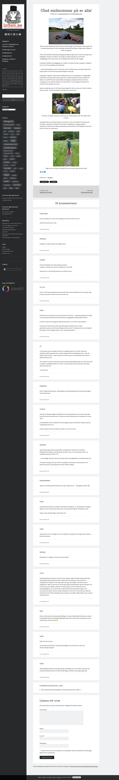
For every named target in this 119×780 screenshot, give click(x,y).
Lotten (42, 310)
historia (13, 137)
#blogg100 (8, 121)
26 (15, 83)
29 (3, 85)
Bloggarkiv (5, 41)
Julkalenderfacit (7, 56)
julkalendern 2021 (8, 150)
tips (5, 188)
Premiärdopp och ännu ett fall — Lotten (51, 685)
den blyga (42, 552)
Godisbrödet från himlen (8, 227)
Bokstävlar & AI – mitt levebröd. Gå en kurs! (12, 223)
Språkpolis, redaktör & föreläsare (9, 60)
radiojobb (53, 181)
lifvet (12, 156)
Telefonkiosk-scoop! (46, 192)
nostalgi (7, 168)
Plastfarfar (43, 238)
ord (15, 168)
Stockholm (7, 185)
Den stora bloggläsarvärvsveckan (10, 225)
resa (6, 174)
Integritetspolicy (7, 53)
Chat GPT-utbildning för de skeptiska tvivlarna (10, 45)
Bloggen (50, 177)
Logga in (4, 247)
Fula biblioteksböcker (7, 214)
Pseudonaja (43, 386)
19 (15, 80)
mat (5, 159)
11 (12, 77)
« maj (3, 89)
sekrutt (14, 175)
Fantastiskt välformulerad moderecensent (12, 198)
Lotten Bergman (63, 14)
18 (12, 80)
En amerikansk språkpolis (8, 211)
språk (6, 181)
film (18, 134)
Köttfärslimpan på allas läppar (9, 229)
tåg (11, 188)
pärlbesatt (43, 444)
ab (40, 346)
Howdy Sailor (44, 213)
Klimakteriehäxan (45, 480)
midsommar (44, 181)
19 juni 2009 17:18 (76, 14)
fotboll (5, 137)
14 (21, 77)
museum (6, 165)
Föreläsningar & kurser (9, 49)
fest (12, 134)
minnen (6, 162)
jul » (6, 89)
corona (11, 131)
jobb (13, 140)
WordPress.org (5, 253)
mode (14, 162)
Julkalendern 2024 (8, 153)
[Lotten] (13, 28)
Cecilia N (42, 259)
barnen (7, 128)
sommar (12, 178)
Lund (18, 156)
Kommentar (43, 709)
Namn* (42, 728)
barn (18, 124)
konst (17, 153)
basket (17, 128)
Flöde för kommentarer (7, 251)
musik (13, 165)
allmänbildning (9, 124)
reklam (12, 171)
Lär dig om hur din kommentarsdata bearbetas (84, 766)
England (6, 134)
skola (5, 178)
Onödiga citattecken (7, 200)
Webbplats (43, 743)
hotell (5, 141)
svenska (16, 185)
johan (41, 611)
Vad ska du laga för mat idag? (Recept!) (11, 237)
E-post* (42, 736)
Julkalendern (10, 147)
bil (4, 131)
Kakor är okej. (76, 777)
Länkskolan (4, 231)
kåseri (5, 156)
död (18, 131)
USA (17, 188)
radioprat (57, 63)
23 (6, 83)
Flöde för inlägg (5, 249)
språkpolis (15, 181)
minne (12, 159)
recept (5, 171)
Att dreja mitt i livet (87, 192)
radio (21, 168)
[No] (117, 777)
